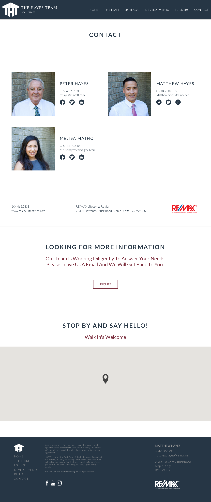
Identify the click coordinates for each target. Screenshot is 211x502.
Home (94, 9)
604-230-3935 (164, 451)
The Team (111, 9)
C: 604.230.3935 (166, 91)
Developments (157, 9)
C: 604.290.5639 (70, 91)
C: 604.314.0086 (70, 146)
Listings (20, 465)
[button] (105, 379)
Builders (181, 9)
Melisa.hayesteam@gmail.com (77, 150)
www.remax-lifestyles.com (28, 211)
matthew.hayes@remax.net (172, 455)
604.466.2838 (20, 206)
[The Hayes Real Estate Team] (29, 9)
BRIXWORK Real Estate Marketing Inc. (61, 471)
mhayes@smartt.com (72, 95)
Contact (201, 9)
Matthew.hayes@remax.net (172, 95)
